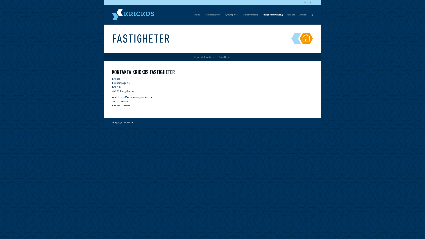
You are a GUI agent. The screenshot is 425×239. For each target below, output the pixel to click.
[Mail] (305, 2)
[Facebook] (310, 2)
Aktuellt (302, 14)
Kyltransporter (231, 14)
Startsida (196, 14)
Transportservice (212, 14)
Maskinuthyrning (250, 14)
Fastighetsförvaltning (273, 14)
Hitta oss (291, 14)
